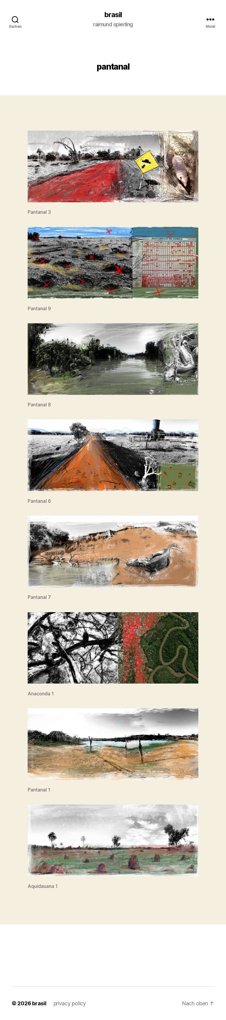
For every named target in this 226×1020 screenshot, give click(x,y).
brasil (113, 14)
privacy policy (70, 1003)
